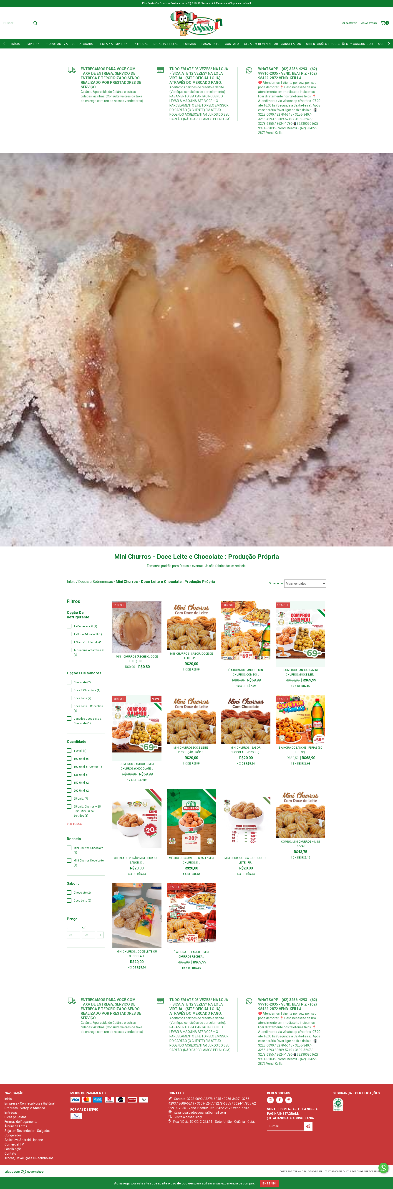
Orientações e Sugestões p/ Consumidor (339, 44)
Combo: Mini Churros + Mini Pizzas (300, 844)
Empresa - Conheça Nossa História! (30, 1103)
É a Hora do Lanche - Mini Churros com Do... (246, 672)
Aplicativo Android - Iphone (24, 1140)
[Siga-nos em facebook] (279, 1100)
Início (15, 44)
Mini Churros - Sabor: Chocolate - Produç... (246, 750)
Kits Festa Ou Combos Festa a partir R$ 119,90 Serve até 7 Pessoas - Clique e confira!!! (196, 3)
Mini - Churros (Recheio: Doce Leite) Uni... (137, 659)
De (68, 928)
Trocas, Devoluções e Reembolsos (29, 1158)
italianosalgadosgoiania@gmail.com (200, 1112)
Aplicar (100, 935)
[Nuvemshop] (24, 1173)
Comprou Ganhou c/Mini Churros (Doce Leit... (300, 672)
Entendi (269, 1183)
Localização (13, 1149)
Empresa (33, 44)
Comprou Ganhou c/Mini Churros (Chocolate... (137, 766)
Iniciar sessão (368, 23)
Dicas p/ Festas (166, 44)
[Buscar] (35, 23)
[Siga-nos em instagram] (270, 1100)
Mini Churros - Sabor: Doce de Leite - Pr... (191, 656)
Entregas (140, 44)
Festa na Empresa (113, 44)
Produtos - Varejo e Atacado (69, 44)
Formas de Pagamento (202, 44)
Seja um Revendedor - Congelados (272, 44)
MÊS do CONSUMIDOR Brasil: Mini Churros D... (191, 860)
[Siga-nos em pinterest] (288, 1100)
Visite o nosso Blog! (188, 1117)
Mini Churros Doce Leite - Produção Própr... (191, 750)
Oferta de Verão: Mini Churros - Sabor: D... (137, 860)
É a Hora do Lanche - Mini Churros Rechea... (191, 954)
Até (84, 928)
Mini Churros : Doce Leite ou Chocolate (137, 954)
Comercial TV (14, 1144)
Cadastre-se (349, 23)
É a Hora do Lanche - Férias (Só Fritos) (300, 750)
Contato (232, 44)
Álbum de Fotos (16, 1126)
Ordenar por (276, 583)
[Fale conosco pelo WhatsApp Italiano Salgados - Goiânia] (383, 1168)
